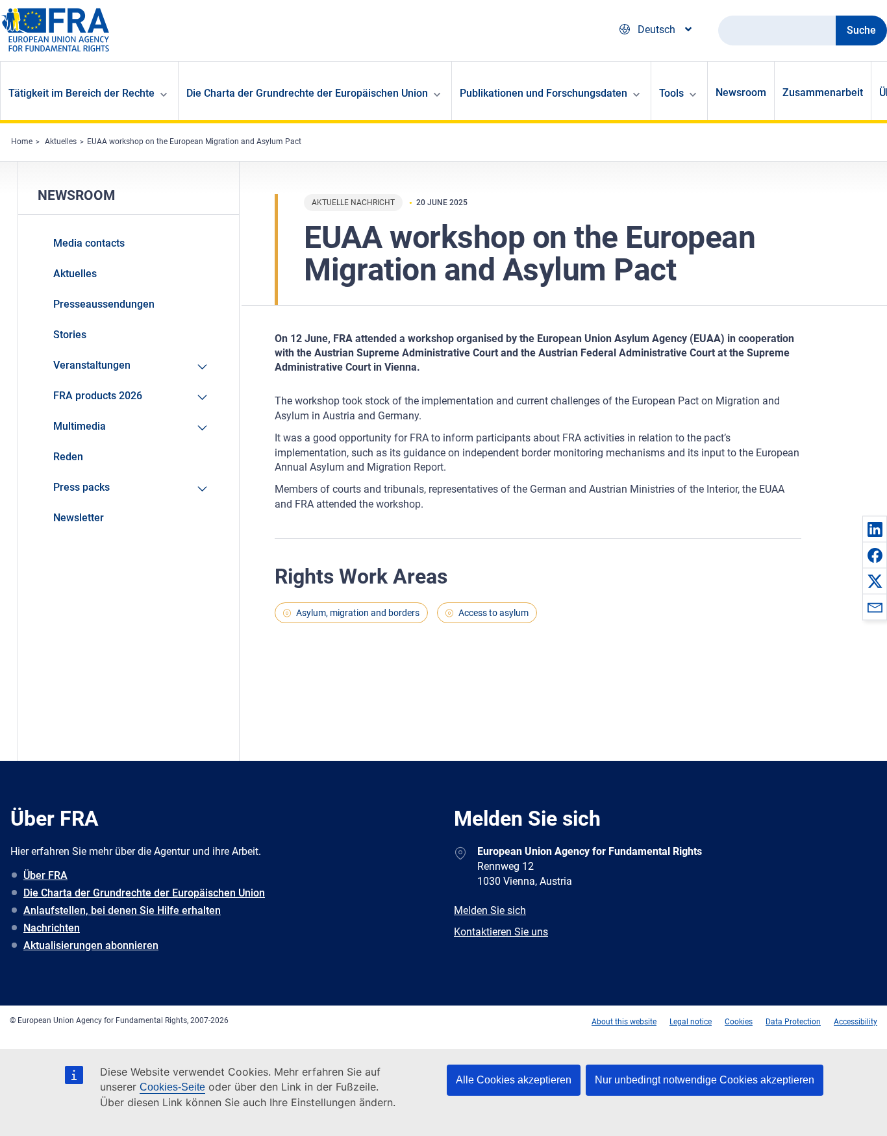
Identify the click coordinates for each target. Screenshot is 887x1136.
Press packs (81, 487)
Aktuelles (61, 141)
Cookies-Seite (172, 1087)
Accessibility (855, 1021)
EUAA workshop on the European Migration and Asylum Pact (194, 141)
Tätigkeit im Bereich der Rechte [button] (81, 93)
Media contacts (89, 243)
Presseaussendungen (104, 304)
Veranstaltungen (92, 365)
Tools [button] (671, 93)
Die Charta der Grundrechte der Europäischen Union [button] (307, 93)
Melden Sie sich (490, 910)
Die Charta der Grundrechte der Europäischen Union (144, 893)
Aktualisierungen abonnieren (90, 945)
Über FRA (45, 875)
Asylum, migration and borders (357, 613)
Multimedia (79, 426)
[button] (874, 529)
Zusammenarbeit (822, 92)
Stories (69, 334)
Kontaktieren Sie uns (501, 932)
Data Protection (793, 1021)
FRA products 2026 (97, 395)
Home (21, 141)
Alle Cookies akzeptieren (513, 1079)
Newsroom (741, 92)
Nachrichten (51, 928)
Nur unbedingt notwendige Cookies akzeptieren (704, 1079)
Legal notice (690, 1021)
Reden (68, 457)
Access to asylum (493, 613)
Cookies (739, 1021)
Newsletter (78, 518)
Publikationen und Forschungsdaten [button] (543, 93)
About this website (624, 1021)
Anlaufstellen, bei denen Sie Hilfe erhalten (122, 910)
